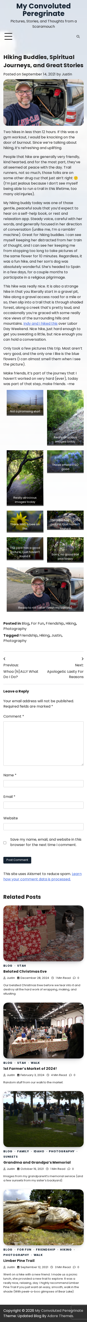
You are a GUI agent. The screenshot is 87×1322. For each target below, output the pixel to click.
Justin (67, 74)
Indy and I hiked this (40, 323)
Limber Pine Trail (19, 1260)
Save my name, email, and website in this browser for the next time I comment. (45, 842)
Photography (15, 628)
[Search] (78, 36)
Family (23, 1151)
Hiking (71, 623)
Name (10, 775)
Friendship (55, 623)
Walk (35, 1063)
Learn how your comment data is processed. (42, 876)
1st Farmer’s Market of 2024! (30, 1068)
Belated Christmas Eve (25, 971)
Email (9, 796)
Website (10, 818)
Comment (13, 716)
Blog (25, 623)
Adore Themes (60, 1315)
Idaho (39, 1151)
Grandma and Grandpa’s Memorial (37, 1162)
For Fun (37, 623)
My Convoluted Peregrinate (43, 9)
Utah (21, 966)
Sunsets (10, 1157)
